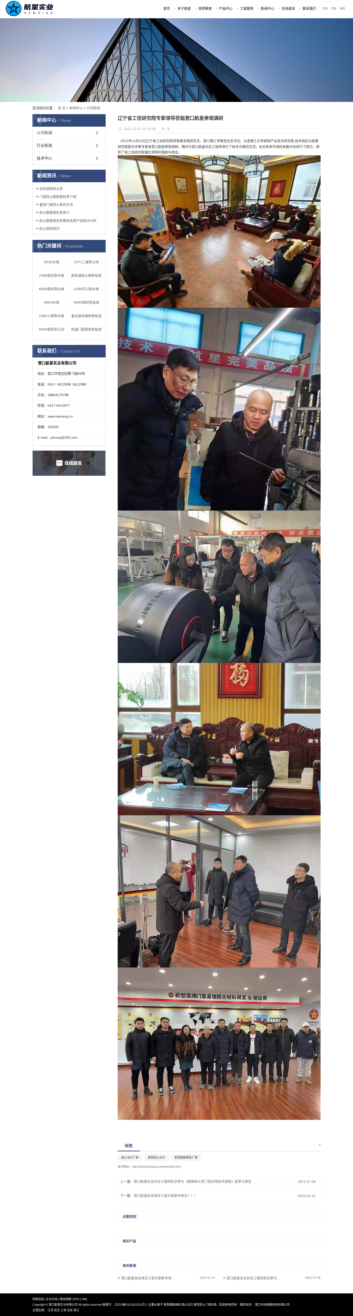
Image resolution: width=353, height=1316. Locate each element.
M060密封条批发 (86, 302)
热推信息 (38, 1299)
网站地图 (66, 1299)
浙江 (76, 1310)
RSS (76, 1299)
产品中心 (225, 8)
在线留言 (288, 8)
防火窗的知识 (49, 229)
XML (85, 1299)
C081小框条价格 (51, 316)
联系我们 (309, 8)
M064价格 (51, 302)
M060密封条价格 (51, 289)
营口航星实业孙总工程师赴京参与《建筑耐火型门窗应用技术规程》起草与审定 (192, 1181)
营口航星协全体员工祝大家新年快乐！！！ (166, 1195)
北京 (70, 1310)
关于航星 (184, 8)
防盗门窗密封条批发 (86, 329)
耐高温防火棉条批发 (86, 275)
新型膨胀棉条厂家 (186, 1157)
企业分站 (52, 1299)
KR (342, 8)
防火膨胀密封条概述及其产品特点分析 (68, 221)
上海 (64, 1310)
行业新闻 (44, 145)
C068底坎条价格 (51, 275)
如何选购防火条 (51, 189)
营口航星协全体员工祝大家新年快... (147, 1278)
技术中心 (44, 158)
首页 (166, 8)
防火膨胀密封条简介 (54, 212)
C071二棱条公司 (86, 262)
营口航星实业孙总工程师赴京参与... (253, 1278)
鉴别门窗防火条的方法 (56, 204)
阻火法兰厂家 (130, 1157)
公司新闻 (93, 108)
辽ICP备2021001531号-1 (131, 1304)
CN (325, 8)
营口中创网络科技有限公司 (272, 1304)
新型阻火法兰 (156, 1157)
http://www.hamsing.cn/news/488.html (156, 1166)
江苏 (51, 1310)
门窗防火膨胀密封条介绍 (57, 197)
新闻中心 (267, 8)
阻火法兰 (187, 1304)
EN (334, 8)
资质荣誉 (205, 8)
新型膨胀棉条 (172, 1304)
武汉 (57, 1310)
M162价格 (51, 262)
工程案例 (246, 8)
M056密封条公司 (51, 329)
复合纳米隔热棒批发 (86, 316)
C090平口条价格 (86, 289)
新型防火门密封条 (205, 1304)
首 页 (62, 108)
